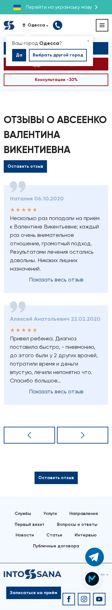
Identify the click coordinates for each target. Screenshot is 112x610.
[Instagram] (84, 599)
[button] (37, 25)
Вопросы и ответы (77, 524)
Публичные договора (56, 546)
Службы (23, 513)
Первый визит (29, 524)
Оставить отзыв (25, 166)
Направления (83, 513)
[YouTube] (99, 599)
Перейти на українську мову (59, 7)
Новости (25, 535)
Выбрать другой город (58, 55)
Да (19, 55)
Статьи (54, 535)
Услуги (50, 513)
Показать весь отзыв (56, 279)
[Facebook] (69, 599)
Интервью (86, 535)
